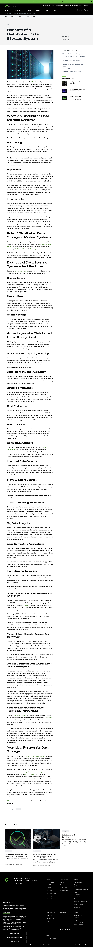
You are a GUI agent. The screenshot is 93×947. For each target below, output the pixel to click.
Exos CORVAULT (29, 774)
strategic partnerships (19, 715)
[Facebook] (60, 934)
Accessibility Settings (47, 944)
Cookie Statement (6, 912)
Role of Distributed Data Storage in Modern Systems (73, 57)
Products (7, 10)
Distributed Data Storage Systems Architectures (71, 61)
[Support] (41, 10)
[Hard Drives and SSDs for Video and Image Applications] (46, 839)
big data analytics (20, 249)
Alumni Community (51, 938)
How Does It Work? (67, 68)
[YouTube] (65, 934)
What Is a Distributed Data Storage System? (73, 54)
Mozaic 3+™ (27, 605)
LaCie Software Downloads (81, 890)
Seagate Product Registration (78, 893)
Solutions (17, 10)
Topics (12, 16)
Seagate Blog (8, 13)
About (47, 10)
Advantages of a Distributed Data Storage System (73, 65)
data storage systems (21, 271)
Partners (67, 5)
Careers (48, 936)
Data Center (8, 851)
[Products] (10, 10)
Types (20, 16)
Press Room (49, 915)
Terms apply (60, 2)
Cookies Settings (38, 944)
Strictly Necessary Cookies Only (15, 937)
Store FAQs (49, 890)
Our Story (62, 882)
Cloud (18, 809)
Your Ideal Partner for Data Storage (71, 71)
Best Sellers (49, 885)
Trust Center (63, 888)
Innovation (28, 10)
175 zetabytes (35, 82)
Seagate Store (50, 879)
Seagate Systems (78, 904)
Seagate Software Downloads (78, 886)
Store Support (50, 896)
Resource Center (59, 5)
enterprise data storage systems (35, 756)
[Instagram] (69, 934)
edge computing (34, 249)
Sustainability (63, 885)
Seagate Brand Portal (83, 945)
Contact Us (77, 907)
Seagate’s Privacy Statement (15, 922)
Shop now (55, 2)
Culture (48, 933)
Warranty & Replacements (80, 902)
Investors (62, 912)
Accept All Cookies (14, 933)
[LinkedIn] (63, 934)
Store (55, 10)
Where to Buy (50, 899)
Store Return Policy (51, 893)
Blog (53, 5)
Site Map (76, 945)
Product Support (78, 882)
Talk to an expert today (14, 801)
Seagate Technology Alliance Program (79, 924)
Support (38, 10)
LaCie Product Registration (77, 898)
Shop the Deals (50, 882)
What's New (49, 888)
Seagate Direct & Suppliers (81, 920)
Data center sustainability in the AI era (25, 881)
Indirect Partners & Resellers (78, 916)
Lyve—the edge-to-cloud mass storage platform (33, 772)
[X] (67, 934)
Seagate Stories (46, 5)
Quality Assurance (65, 890)
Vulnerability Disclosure (29, 945)
